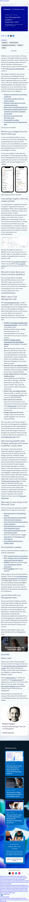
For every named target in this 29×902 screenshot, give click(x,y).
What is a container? (4, 892)
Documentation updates (11, 120)
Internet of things (14, 42)
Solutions (27, 880)
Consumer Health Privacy (5, 898)
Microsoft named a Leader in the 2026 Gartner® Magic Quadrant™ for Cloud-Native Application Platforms (14, 769)
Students (24, 886)
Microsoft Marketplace (20, 885)
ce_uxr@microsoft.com (8, 293)
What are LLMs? (24, 891)
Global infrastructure (21, 876)
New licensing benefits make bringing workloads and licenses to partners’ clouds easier (15, 111)
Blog (11, 886)
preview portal (12, 406)
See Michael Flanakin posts (8, 732)
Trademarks (15, 899)
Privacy (24, 898)
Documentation (6, 886)
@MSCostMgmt (11, 678)
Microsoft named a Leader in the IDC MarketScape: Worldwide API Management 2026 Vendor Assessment (14, 818)
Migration (20, 45)
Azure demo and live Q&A (5, 883)
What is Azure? (3, 876)
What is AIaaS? (17, 891)
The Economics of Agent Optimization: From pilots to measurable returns (14, 794)
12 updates (10, 569)
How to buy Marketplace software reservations (15, 564)
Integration (4, 42)
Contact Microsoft (19, 898)
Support (26, 882)
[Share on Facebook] (8, 36)
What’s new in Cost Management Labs (15, 107)
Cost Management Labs (11, 302)
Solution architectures (19, 882)
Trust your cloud (12, 877)
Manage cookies (3, 899)
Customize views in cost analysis (18, 556)
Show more (14, 50)
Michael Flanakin (9, 24)
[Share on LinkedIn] (13, 36)
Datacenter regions (4, 877)
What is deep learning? (9, 891)
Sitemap (13, 898)
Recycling (26, 899)
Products (5, 879)
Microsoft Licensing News (12, 481)
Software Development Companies (7, 885)
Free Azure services (17, 879)
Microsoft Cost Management (15, 69)
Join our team (5, 654)
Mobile (3, 47)
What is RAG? (12, 892)
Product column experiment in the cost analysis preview (14, 342)
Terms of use (10, 899)
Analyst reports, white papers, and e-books (15, 888)
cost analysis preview (17, 395)
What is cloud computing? (5, 889)
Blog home (7, 9)
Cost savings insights (18, 261)
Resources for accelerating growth (7, 882)
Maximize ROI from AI (20, 880)
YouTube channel (16, 680)
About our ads (3, 901)
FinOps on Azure (11, 880)
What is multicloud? (16, 889)
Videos (26, 888)
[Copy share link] (6, 36)
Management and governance (8, 45)
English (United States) (5, 894)
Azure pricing (10, 879)
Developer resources (17, 886)
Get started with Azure (11, 876)
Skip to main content (4, 0)
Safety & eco (21, 899)
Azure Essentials (19, 877)
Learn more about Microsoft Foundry (14, 859)
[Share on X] (11, 36)
